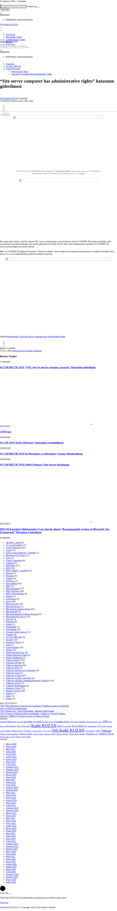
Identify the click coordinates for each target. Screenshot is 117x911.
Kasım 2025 (11, 759)
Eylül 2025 (11, 764)
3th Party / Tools (13, 542)
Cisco (8, 558)
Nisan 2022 (11, 831)
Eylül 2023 (11, 805)
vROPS (71, 734)
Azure (8, 550)
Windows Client (13, 688)
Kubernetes (11, 599)
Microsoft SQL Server (16, 616)
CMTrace (5, 431)
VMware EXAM (13, 663)
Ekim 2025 (11, 762)
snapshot (3, 731)
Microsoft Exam (13, 606)
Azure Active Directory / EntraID (21, 553)
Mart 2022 (10, 833)
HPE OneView (12, 591)
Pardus (9, 624)
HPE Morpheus (13, 588)
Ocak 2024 (11, 797)
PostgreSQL (11, 627)
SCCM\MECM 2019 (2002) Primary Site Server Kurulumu (34, 464)
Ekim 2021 (11, 838)
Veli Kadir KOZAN (9, 24)
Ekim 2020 (11, 869)
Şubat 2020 (11, 882)
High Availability (80, 722)
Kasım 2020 (11, 867)
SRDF (8, 731)
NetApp (9, 619)
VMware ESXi (12, 660)
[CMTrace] (45, 423)
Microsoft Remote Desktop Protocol (22, 614)
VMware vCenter (14, 675)
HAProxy (10, 581)
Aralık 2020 (11, 864)
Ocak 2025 (11, 785)
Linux (8, 601)
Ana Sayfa (10, 34)
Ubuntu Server (17, 731)
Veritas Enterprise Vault (16, 655)
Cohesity (10, 563)
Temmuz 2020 (12, 874)
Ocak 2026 (11, 754)
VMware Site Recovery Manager (21, 670)
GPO (72, 722)
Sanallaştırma (92, 726)
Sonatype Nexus (13, 642)
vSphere (82, 734)
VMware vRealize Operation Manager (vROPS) (27, 680)
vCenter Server (37, 731)
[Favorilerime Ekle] (91, 424)
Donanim (10, 576)
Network (10, 622)
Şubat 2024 (11, 795)
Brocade (20, 722)
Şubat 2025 (11, 782)
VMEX (98, 731)
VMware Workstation (15, 686)
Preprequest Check (19, 71)
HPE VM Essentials (15, 593)
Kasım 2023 (11, 800)
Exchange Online (48, 722)
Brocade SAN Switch (15, 555)
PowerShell (11, 629)
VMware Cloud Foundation (9, 734)
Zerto (8, 696)
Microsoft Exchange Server (18, 609)
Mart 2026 (10, 749)
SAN (85, 726)
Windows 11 (92, 734)
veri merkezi (90, 731)
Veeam (9, 650)
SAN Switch (101, 726)
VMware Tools (12, 673)
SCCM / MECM (13, 637)
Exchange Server (61, 721)
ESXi (39, 722)
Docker (9, 573)
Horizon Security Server (94, 722)
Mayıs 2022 (11, 828)
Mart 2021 (10, 856)
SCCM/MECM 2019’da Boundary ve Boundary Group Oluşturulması (41, 453)
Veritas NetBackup (14, 657)
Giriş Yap (5, 10)
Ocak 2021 (11, 861)
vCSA (49, 731)
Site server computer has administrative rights (31, 74)
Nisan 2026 (11, 746)
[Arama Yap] (1, 4)
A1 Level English (14, 545)
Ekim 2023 (11, 803)
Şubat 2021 (11, 859)
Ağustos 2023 (12, 808)
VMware (106, 730)
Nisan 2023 (11, 815)
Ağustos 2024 (12, 787)
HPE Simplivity (11, 726)
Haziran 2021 (12, 849)
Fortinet (9, 578)
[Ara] (39, 7)
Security (9, 639)
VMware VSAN (13, 683)
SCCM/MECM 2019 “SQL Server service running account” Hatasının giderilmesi (47, 367)
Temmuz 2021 (12, 846)
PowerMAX (67, 726)
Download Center (14, 37)
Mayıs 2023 (11, 813)
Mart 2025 (10, 780)
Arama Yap (32, 6)
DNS (34, 722)
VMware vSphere (62, 734)
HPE (8, 586)
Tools (8, 645)
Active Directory (13, 547)
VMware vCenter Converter (18, 678)
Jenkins (9, 596)
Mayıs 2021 (11, 851)
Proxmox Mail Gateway (16, 632)
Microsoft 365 (12, 604)
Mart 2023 (10, 818)
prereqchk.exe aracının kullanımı (27, 351)
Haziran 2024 (12, 790)
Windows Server (13, 691)
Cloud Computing (14, 560)
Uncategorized (12, 647)
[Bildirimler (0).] (1, 50)
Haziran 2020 (12, 877)
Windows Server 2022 (7, 737)
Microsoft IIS (12, 611)
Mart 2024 (10, 792)
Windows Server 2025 (23, 737)
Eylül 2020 (11, 872)
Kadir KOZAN (43, 725)
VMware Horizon (14, 665)
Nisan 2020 (11, 879)
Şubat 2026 (11, 751)
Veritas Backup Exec (15, 652)
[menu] (1, 30)
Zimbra (9, 698)
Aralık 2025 (11, 757)
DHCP (9, 568)
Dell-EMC (10, 565)
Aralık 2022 (11, 826)
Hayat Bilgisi (12, 583)
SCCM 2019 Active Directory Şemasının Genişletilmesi (31, 442)
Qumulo (9, 634)
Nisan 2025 (11, 777)
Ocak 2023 (11, 823)
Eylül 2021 (11, 841)
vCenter (27, 731)
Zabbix (9, 693)
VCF (44, 731)
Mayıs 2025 (11, 774)
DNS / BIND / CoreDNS (17, 570)
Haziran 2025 (12, 772)
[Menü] (1, 27)
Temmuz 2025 (12, 769)
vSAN (76, 734)
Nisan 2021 (11, 854)
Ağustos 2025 (12, 767)
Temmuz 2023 (12, 810)
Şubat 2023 (11, 821)
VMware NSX (12, 668)
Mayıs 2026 (11, 744)
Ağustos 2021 (12, 844)
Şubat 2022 (11, 836)
